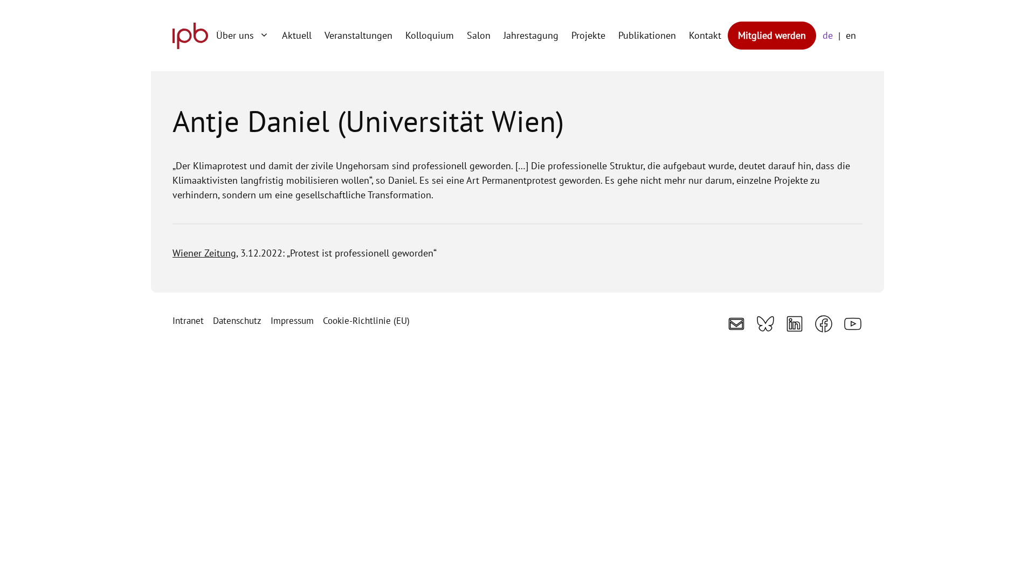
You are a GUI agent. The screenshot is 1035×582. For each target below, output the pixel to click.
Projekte (588, 35)
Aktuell (297, 35)
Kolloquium (429, 35)
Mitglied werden (772, 35)
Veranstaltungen (358, 35)
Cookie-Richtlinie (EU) (366, 321)
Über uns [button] (235, 35)
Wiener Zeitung (204, 253)
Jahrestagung (530, 35)
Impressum (292, 321)
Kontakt (705, 35)
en (851, 35)
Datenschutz (237, 321)
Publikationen (647, 35)
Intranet (188, 321)
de (828, 35)
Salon (479, 35)
